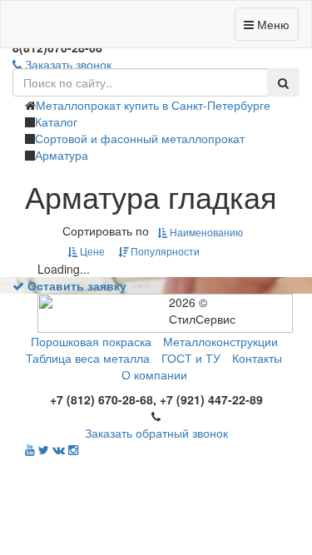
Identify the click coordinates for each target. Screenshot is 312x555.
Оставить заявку (75, 285)
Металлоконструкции (220, 341)
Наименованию (205, 232)
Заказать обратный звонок (156, 432)
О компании (154, 374)
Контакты (257, 357)
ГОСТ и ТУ (190, 357)
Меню (272, 24)
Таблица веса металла (88, 357)
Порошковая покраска (91, 341)
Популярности (164, 251)
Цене (91, 251)
